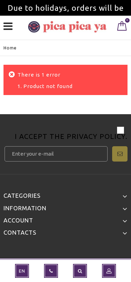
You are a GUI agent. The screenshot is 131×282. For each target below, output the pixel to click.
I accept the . (71, 137)
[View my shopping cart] (122, 27)
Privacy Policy (96, 136)
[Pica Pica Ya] (67, 27)
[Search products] (80, 271)
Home (10, 48)
